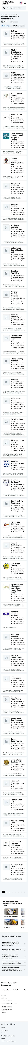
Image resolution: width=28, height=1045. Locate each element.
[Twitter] (7, 1024)
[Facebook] (4, 1024)
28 (21, 892)
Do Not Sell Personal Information (8, 1035)
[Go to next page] (24, 892)
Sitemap (3, 1038)
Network (5, 4)
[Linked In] (1, 1024)
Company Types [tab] (6, 989)
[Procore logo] (8, 2)
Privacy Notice (4, 1030)
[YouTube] (14, 1024)
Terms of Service (5, 1033)
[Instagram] (11, 1024)
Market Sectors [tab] (17, 989)
